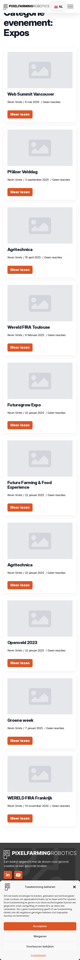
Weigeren (40, 936)
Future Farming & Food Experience (29, 485)
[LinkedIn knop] (8, 875)
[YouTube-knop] (18, 875)
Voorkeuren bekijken (40, 946)
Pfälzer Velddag (22, 172)
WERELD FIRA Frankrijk (29, 798)
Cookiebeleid (38, 955)
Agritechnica (19, 249)
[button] (74, 887)
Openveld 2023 (22, 642)
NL (60, 6)
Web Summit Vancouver (30, 94)
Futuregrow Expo (24, 405)
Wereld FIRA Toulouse (28, 327)
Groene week (20, 720)
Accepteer (40, 926)
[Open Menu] (70, 6)
